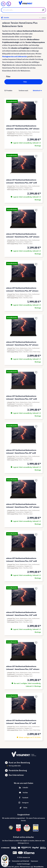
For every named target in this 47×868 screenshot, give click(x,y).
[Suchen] (43, 10)
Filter (25, 82)
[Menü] (3, 4)
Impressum (34, 861)
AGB (8, 861)
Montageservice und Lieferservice (14, 56)
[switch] (5, 865)
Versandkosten (38, 867)
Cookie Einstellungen (23, 864)
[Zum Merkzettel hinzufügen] (36, 102)
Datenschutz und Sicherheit (20, 861)
